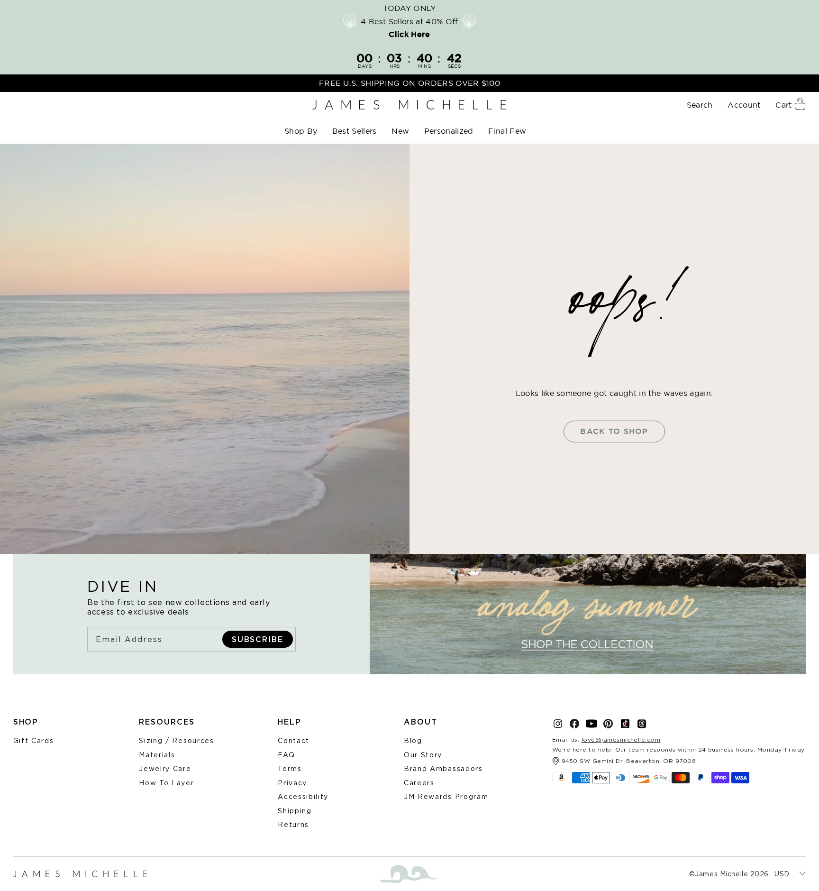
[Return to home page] (409, 105)
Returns (293, 824)
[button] (302, 131)
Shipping (294, 810)
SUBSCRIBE (257, 639)
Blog (413, 740)
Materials (157, 754)
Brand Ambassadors (443, 768)
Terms (289, 768)
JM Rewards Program (446, 796)
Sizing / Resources (176, 740)
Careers (419, 782)
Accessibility (303, 796)
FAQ (286, 754)
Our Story (423, 754)
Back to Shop (614, 431)
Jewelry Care (165, 768)
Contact (293, 740)
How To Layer (166, 782)
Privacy (292, 782)
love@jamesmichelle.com (621, 739)
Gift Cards (33, 740)
